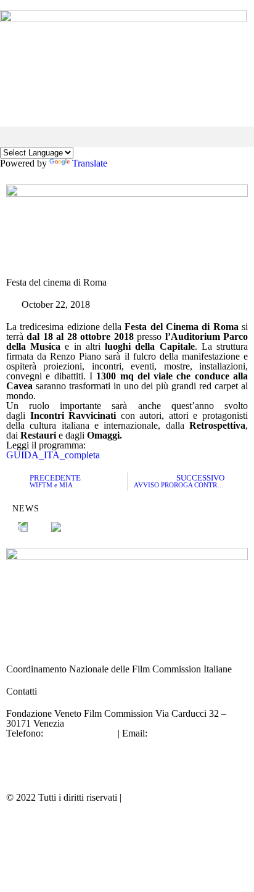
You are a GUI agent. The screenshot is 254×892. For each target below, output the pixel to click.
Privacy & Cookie (159, 797)
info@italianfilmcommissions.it (66, 743)
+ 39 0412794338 (80, 733)
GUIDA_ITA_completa (53, 455)
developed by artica (44, 819)
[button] (127, 136)
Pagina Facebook (39, 753)
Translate (89, 163)
